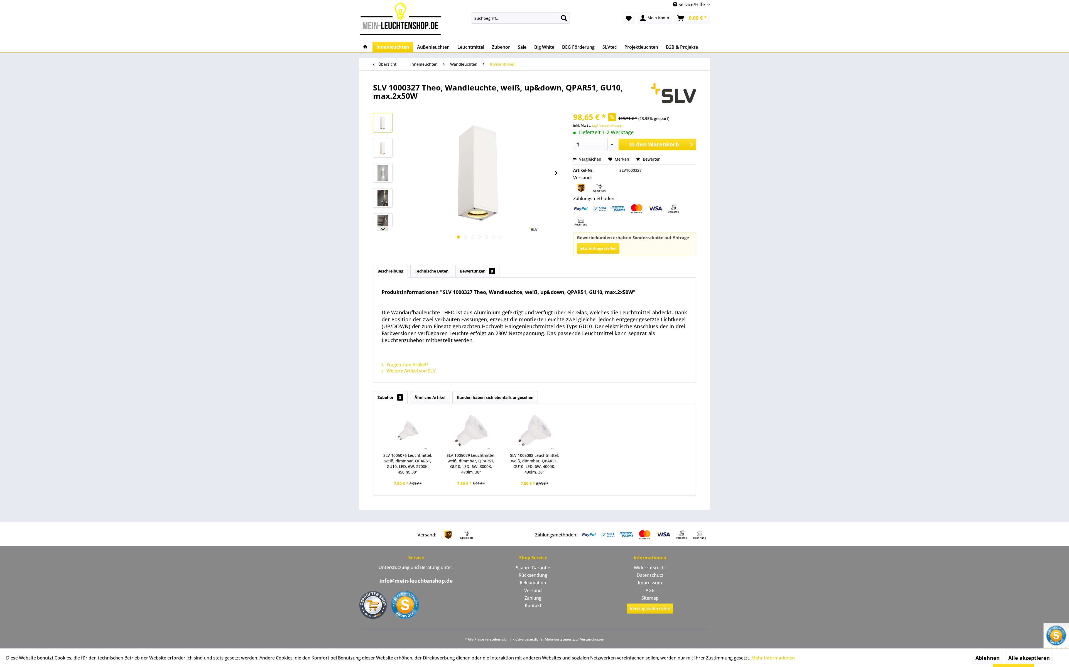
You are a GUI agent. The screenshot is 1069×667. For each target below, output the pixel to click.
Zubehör (389, 397)
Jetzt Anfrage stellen (598, 248)
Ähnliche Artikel (430, 397)
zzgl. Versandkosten (608, 125)
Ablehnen (987, 657)
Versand (533, 590)
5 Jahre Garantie (533, 568)
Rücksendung (533, 575)
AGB (650, 590)
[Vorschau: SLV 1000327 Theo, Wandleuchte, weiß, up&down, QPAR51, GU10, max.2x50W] (383, 123)
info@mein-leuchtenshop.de (416, 580)
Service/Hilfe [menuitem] (691, 4)
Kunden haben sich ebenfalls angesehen (495, 397)
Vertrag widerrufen (650, 608)
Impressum (650, 583)
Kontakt (533, 605)
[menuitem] (521, 18)
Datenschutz (650, 575)
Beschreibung (390, 271)
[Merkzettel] (629, 18)
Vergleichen (589, 159)
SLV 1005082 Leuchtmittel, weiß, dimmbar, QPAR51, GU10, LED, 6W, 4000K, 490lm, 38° (534, 464)
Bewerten (651, 159)
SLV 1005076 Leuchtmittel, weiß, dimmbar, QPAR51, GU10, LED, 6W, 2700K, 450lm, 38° (407, 464)
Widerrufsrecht (650, 568)
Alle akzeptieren (1029, 657)
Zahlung (532, 598)
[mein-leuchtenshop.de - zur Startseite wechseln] (402, 18)
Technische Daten (431, 271)
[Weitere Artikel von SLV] (673, 93)
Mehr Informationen (773, 658)
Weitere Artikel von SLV (411, 371)
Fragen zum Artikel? (407, 365)
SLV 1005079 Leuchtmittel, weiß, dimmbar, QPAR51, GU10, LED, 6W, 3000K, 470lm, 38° (471, 464)
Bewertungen (476, 271)
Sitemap (650, 598)
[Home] (365, 47)
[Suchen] (564, 18)
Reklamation (533, 583)
